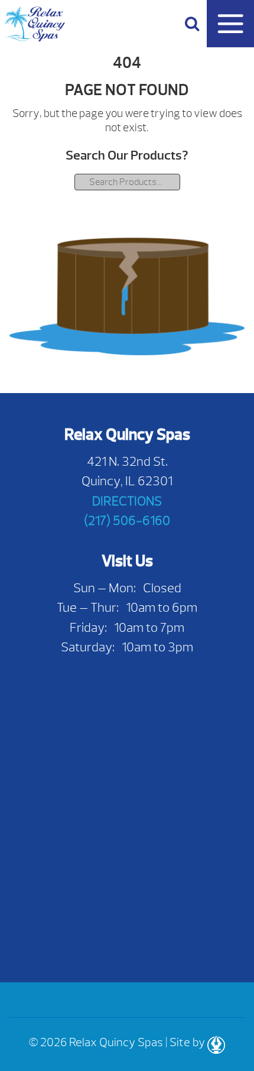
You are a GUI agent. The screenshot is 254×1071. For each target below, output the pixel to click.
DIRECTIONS (127, 500)
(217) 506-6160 (127, 520)
